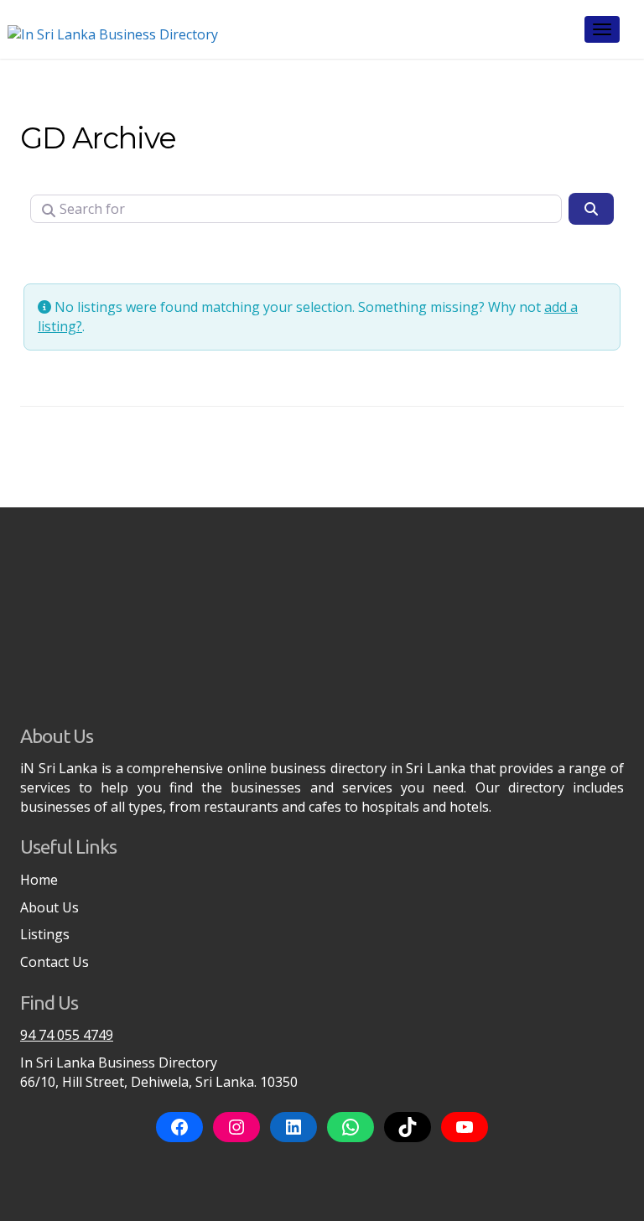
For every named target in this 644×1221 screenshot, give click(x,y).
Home (39, 879)
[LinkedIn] (293, 1127)
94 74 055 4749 (66, 1035)
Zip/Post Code (80, 254)
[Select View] (171, 254)
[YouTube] (464, 1127)
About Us (49, 907)
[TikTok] (407, 1127)
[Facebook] (179, 1127)
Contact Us (54, 962)
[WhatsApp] (350, 1127)
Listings (45, 934)
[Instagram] (236, 1127)
